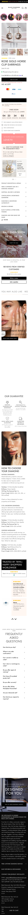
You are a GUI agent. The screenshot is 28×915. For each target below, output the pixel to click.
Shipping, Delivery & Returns (10, 192)
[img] (14, 572)
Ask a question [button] (14, 282)
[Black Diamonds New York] (14, 8)
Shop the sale (14, 243)
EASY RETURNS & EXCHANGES (11, 869)
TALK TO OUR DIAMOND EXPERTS (14, 804)
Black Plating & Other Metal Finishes (10, 211)
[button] (22, 8)
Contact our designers (8, 156)
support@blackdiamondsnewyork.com (16, 878)
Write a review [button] (14, 278)
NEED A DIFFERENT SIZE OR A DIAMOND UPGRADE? (9, 188)
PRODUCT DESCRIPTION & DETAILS (11, 183)
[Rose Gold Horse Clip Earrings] (4, 52)
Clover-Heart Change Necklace (20, 166)
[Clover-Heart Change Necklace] (9, 168)
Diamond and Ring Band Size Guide (10, 216)
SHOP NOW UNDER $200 (10, 338)
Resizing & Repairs (7, 206)
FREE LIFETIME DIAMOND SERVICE (12, 864)
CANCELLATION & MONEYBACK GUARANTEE (10, 196)
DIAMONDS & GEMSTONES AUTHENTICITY (9, 202)
